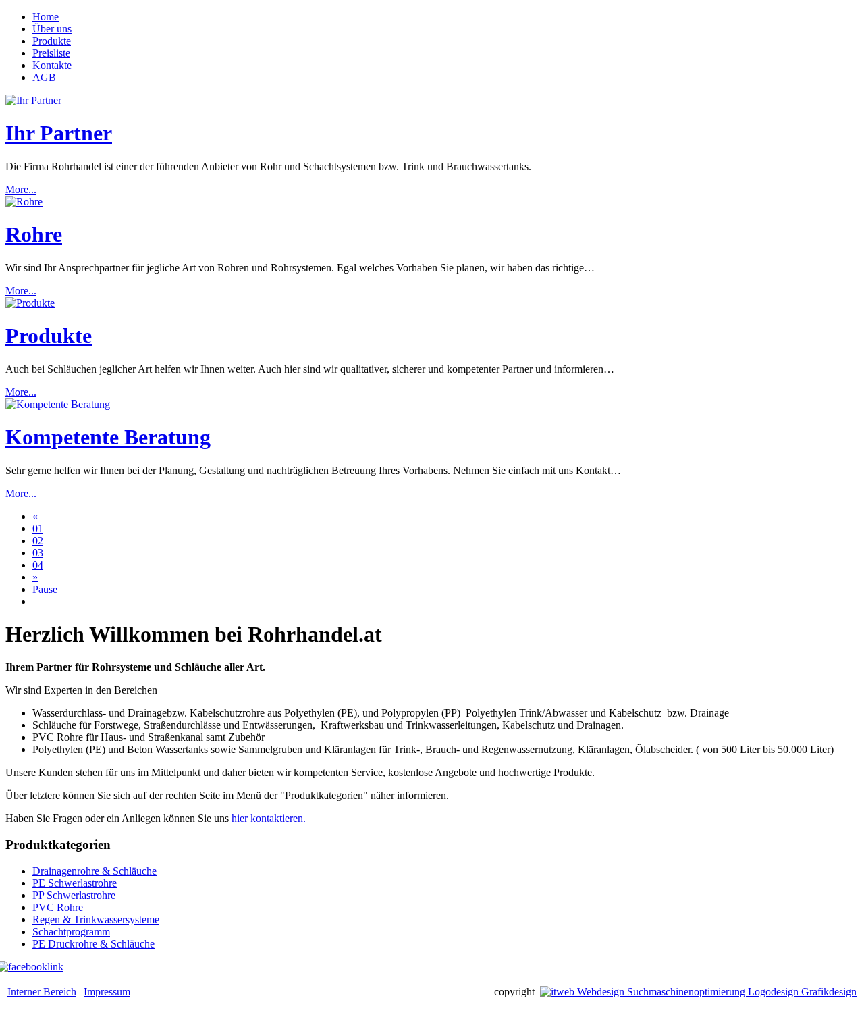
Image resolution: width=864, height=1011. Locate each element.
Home (45, 16)
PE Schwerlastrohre (74, 883)
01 (37, 528)
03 (37, 553)
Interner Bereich (41, 991)
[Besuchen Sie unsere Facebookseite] (34, 967)
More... (20, 189)
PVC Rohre (57, 907)
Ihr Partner (58, 133)
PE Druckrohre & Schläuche (93, 944)
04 (37, 565)
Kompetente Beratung (108, 437)
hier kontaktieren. (269, 818)
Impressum (107, 991)
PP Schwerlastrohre (73, 895)
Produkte (51, 41)
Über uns (52, 28)
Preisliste (51, 53)
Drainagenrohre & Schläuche (94, 871)
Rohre (33, 234)
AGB (44, 77)
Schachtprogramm (71, 931)
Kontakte (52, 65)
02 (37, 540)
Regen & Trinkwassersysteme (95, 919)
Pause (44, 589)
